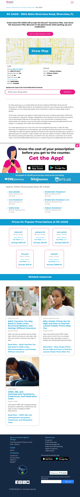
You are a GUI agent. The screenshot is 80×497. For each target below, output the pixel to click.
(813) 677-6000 (17, 69)
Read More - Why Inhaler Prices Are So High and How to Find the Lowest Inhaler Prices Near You (57, 349)
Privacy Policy (15, 458)
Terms (12, 450)
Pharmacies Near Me (52, 444)
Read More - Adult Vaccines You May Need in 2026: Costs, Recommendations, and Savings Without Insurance (22, 348)
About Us (13, 460)
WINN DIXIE (14, 208)
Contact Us (14, 456)
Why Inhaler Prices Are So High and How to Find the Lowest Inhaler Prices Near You (57, 324)
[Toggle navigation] (72, 2)
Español (12, 462)
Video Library (49, 451)
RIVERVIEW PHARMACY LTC (57, 200)
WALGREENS (14, 192)
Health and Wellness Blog (54, 446)
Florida (23, 7)
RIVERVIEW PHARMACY (55, 192)
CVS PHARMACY (16, 200)
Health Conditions (51, 449)
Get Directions (12, 79)
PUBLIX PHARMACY (53, 208)
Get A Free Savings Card (40, 34)
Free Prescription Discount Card (21, 442)
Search (67, 92)
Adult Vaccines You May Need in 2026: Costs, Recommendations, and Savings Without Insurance (22, 324)
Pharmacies (16, 7)
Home (8, 7)
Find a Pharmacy (51, 442)
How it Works (14, 444)
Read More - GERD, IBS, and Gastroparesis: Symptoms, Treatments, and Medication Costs (20, 418)
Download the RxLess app (50, 455)
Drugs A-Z (48, 440)
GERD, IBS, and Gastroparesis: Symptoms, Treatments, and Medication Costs (22, 395)
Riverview (31, 7)
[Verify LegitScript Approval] (22, 470)
